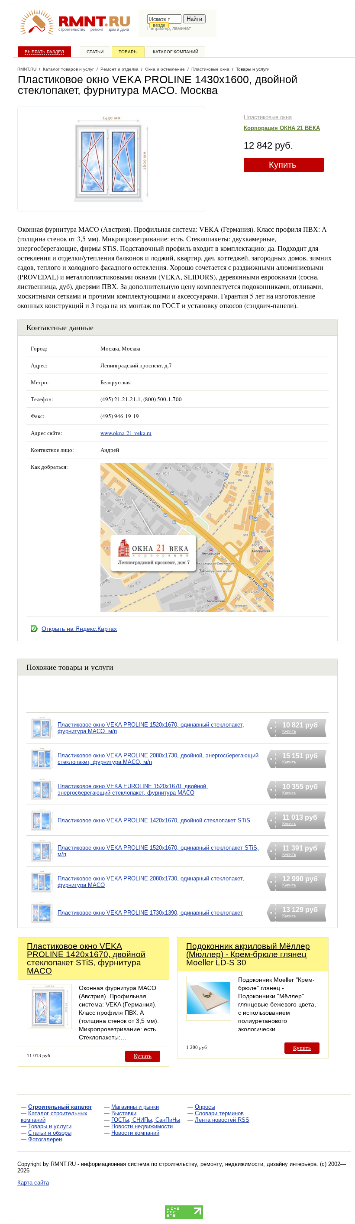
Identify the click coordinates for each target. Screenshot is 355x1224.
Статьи (95, 51)
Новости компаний (135, 1133)
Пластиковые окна (268, 117)
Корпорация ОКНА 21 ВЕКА (282, 128)
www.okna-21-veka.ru (126, 433)
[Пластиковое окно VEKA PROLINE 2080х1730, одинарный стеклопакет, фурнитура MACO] (42, 893)
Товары (128, 51)
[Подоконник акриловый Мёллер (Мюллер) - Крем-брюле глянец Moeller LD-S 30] (209, 1018)
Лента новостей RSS (222, 1120)
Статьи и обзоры (49, 1133)
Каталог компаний (175, 51)
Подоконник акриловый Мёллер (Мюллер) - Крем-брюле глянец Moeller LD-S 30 (248, 954)
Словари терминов (219, 1113)
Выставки (123, 1113)
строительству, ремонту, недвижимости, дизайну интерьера (237, 1164)
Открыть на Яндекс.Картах (79, 628)
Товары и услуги (49, 1126)
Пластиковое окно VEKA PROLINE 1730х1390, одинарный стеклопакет (150, 912)
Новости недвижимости (142, 1126)
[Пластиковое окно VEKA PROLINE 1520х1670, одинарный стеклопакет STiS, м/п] (42, 862)
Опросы (205, 1107)
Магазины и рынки (135, 1107)
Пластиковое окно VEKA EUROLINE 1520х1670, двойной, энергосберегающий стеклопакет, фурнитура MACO (133, 789)
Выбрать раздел (44, 51)
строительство (71, 29)
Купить (282, 164)
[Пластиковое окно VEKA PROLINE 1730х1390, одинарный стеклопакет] (42, 923)
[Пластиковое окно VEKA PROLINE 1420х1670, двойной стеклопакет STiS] (42, 831)
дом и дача (119, 29)
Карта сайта (33, 1182)
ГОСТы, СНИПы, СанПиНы (145, 1120)
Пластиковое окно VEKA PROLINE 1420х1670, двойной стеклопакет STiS (154, 820)
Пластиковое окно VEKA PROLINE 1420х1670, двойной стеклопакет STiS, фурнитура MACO (86, 958)
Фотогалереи (45, 1139)
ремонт (96, 29)
